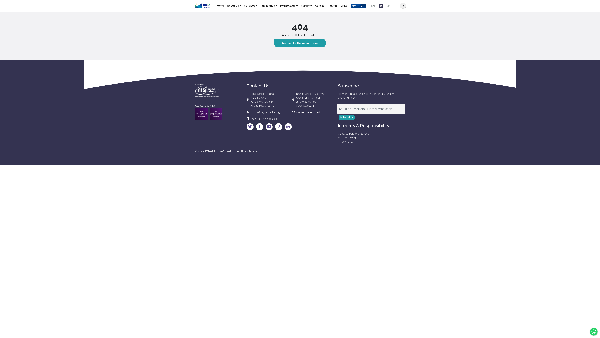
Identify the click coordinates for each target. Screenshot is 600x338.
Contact (320, 5)
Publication (268, 5)
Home (220, 5)
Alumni (333, 5)
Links (343, 5)
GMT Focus (358, 6)
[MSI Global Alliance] (207, 90)
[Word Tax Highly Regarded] (216, 114)
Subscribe (346, 117)
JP (388, 5)
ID (381, 6)
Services (249, 5)
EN (373, 5)
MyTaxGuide (288, 5)
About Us (233, 5)
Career (305, 5)
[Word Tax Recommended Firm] (201, 114)
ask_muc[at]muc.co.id (308, 112)
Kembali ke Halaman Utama (300, 43)
